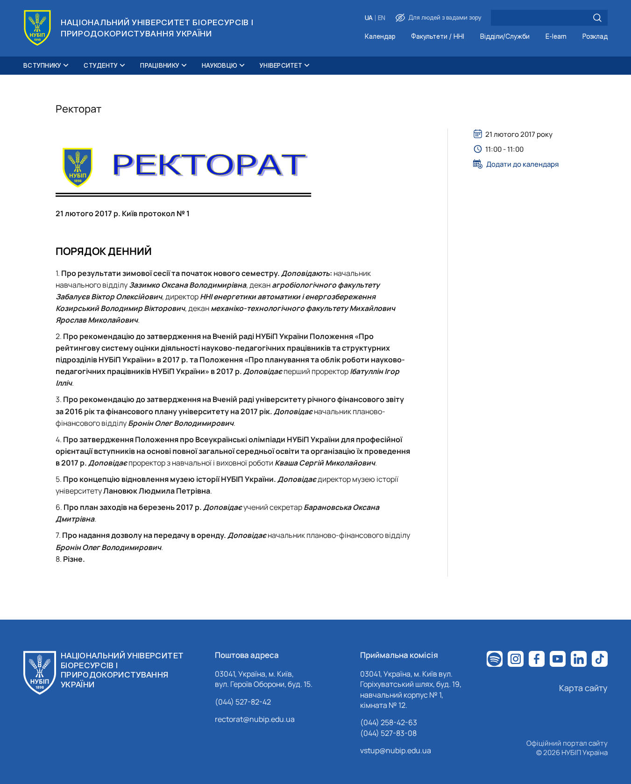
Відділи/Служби (505, 36)
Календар (380, 36)
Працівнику (159, 65)
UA (369, 18)
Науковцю (219, 65)
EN (381, 18)
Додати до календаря (522, 164)
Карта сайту (583, 688)
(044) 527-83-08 (388, 733)
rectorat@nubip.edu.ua (255, 719)
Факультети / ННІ (437, 36)
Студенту (101, 65)
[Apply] (597, 18)
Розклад (595, 36)
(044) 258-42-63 (388, 722)
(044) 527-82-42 (243, 702)
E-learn (556, 36)
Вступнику (42, 65)
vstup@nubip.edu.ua (395, 750)
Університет (281, 65)
